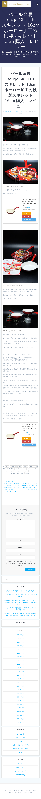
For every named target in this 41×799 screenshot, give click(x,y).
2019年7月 (20, 682)
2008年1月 (20, 719)
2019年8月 (20, 679)
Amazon (26, 213)
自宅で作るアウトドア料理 (20, 745)
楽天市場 (26, 216)
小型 (18, 473)
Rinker (28, 207)
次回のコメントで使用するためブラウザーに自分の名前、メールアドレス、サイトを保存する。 (20, 563)
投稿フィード (20, 767)
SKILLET (32, 466)
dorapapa (14, 466)
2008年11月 (20, 711)
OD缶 (20, 466)
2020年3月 (20, 664)
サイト (20, 554)
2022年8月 (20, 638)
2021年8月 (20, 646)
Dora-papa (8, 111)
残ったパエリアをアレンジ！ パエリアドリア (20, 591)
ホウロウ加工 (25, 471)
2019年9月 (20, 675)
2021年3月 (20, 657)
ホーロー (32, 471)
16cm (7, 466)
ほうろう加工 (10, 468)
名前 (20, 540)
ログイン (20, 764)
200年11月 (20, 722)
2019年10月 (20, 671)
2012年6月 (20, 701)
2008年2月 (20, 715)
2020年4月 (20, 660)
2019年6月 (20, 686)
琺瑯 (22, 473)
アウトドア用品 (19, 111)
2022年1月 (20, 642)
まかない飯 (20, 734)
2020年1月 (20, 668)
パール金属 (16, 471)
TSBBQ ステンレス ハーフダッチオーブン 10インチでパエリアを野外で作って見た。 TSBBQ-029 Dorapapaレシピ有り (20, 602)
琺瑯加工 (27, 473)
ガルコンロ (17, 468)
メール (20, 547)
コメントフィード (20, 771)
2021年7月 (20, 649)
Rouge (26, 466)
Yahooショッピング (29, 220)
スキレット (30, 468)
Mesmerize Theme (24, 792)
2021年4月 (20, 653)
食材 (20, 752)
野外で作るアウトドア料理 (20, 749)
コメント (20, 519)
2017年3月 (20, 693)
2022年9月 (20, 635)
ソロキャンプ (9, 471)
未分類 (20, 741)
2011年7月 (20, 704)
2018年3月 (20, 690)
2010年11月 (20, 708)
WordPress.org (20, 775)
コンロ (24, 468)
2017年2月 (20, 697)
